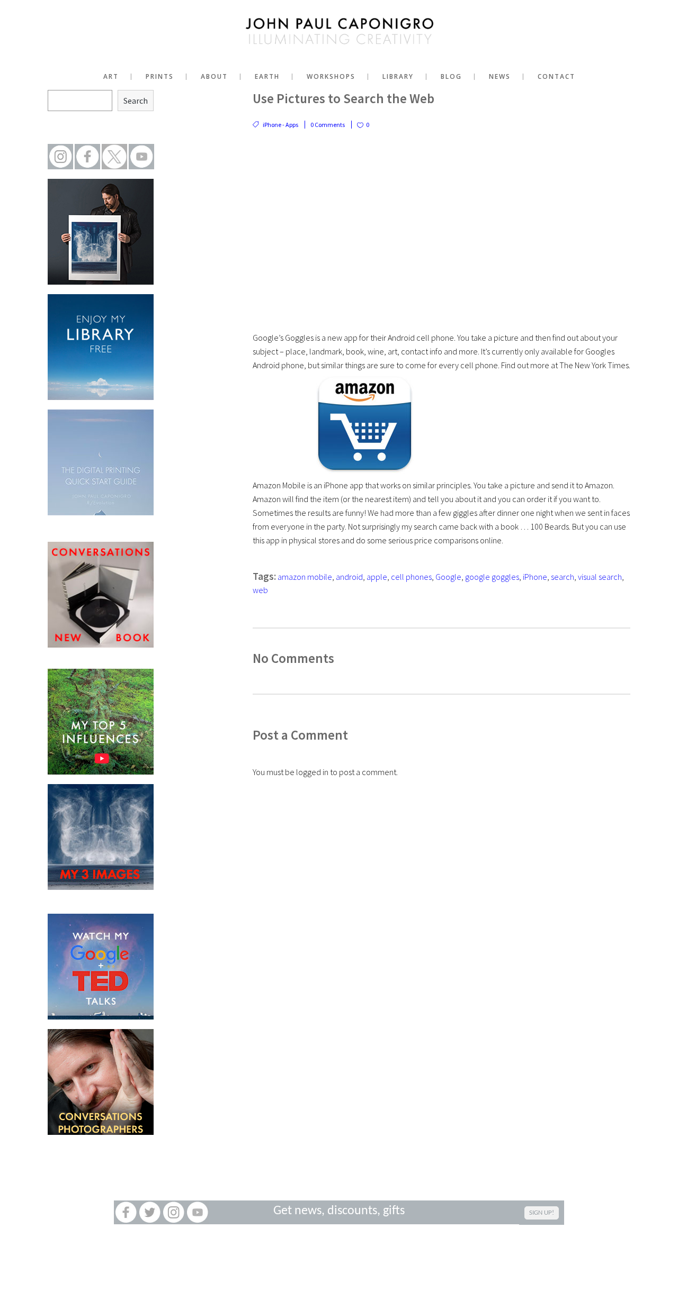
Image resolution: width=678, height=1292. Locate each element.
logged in (312, 772)
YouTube (197, 1212)
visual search (600, 576)
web (260, 590)
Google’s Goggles (283, 337)
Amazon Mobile (279, 485)
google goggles (492, 576)
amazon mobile (305, 576)
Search (135, 100)
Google (448, 576)
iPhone (535, 576)
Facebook (126, 1212)
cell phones (411, 576)
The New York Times (594, 365)
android (349, 576)
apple (377, 576)
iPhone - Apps (280, 125)
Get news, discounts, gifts (339, 1211)
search (562, 576)
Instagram (173, 1212)
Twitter (150, 1212)
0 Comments (327, 125)
